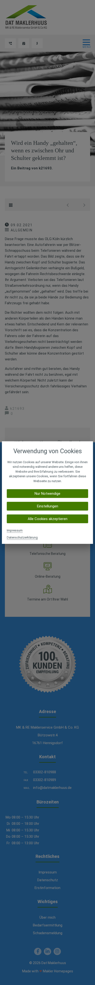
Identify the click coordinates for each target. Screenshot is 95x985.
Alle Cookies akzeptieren (47, 519)
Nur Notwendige (47, 493)
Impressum (15, 530)
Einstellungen (47, 506)
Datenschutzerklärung (22, 537)
